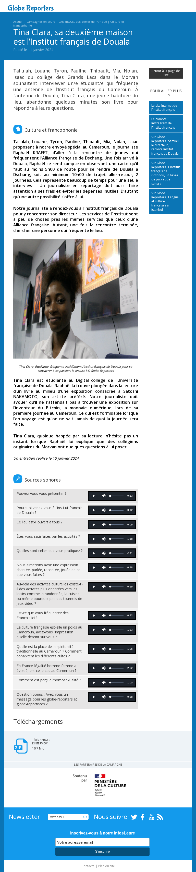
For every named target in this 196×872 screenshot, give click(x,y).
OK (85, 817)
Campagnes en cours (41, 21)
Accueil (18, 21)
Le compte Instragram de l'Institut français (163, 123)
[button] (94, 496)
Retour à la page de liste (166, 73)
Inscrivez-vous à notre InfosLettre (102, 833)
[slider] (117, 510)
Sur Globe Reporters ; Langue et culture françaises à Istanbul (165, 201)
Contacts (87, 866)
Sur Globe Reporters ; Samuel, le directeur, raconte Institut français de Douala (165, 145)
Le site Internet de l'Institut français (164, 107)
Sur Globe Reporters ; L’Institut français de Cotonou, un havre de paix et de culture (165, 173)
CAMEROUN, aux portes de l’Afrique (82, 21)
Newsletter (24, 817)
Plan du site (106, 866)
